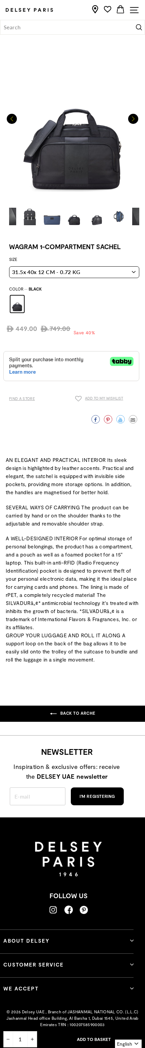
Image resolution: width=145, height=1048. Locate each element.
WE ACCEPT (21, 988)
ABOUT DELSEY (26, 941)
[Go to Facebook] (68, 910)
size (13, 259)
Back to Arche (77, 713)
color (25, 288)
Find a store (22, 398)
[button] (133, 119)
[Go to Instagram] (53, 910)
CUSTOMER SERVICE (33, 964)
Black (17, 304)
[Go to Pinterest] (84, 910)
